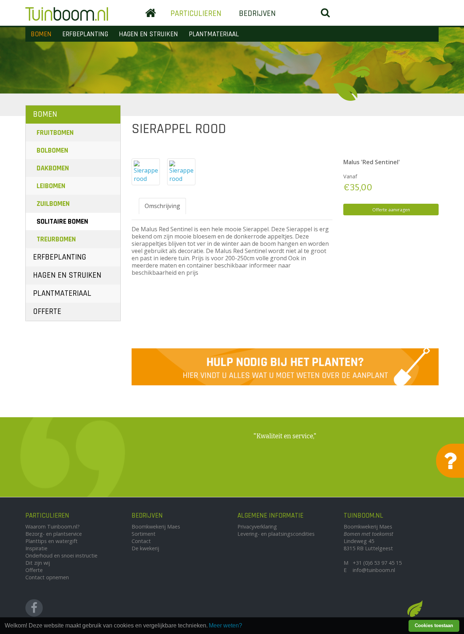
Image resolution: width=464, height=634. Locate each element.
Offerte (47, 311)
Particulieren (195, 13)
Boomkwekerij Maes (156, 526)
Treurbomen (56, 239)
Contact (141, 541)
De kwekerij (145, 548)
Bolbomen (52, 150)
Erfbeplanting (85, 34)
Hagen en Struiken (148, 34)
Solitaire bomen (62, 221)
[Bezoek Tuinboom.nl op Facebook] (34, 608)
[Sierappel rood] (146, 171)
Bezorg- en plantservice (53, 533)
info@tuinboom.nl (374, 570)
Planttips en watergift (51, 541)
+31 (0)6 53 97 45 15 (377, 562)
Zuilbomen (53, 203)
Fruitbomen (55, 132)
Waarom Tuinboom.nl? (52, 526)
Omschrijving (162, 206)
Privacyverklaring (257, 526)
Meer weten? (225, 625)
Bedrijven (257, 13)
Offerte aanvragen (391, 210)
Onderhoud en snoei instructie (61, 555)
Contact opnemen (47, 577)
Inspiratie (36, 548)
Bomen (41, 34)
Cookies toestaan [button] (434, 625)
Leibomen (51, 186)
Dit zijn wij (37, 562)
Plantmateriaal (214, 34)
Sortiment (144, 533)
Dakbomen (53, 168)
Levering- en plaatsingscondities (276, 533)
